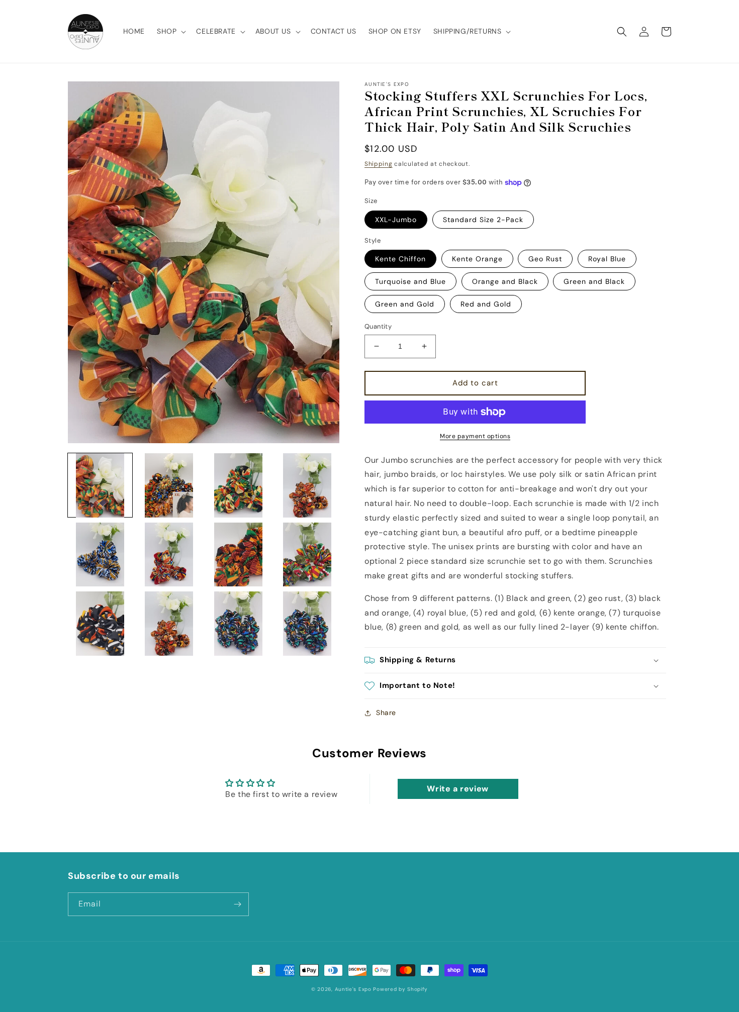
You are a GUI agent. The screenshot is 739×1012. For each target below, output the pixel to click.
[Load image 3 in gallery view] (238, 485)
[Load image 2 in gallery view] (169, 485)
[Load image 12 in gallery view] (307, 623)
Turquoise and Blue (410, 281)
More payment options (475, 436)
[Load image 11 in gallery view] (238, 623)
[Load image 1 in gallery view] (100, 485)
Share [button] (386, 712)
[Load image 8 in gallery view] (307, 555)
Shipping (378, 164)
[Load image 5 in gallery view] (100, 555)
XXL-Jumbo (396, 219)
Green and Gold (404, 304)
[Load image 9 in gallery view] (100, 623)
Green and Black (594, 281)
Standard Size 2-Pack (483, 219)
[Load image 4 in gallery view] (307, 485)
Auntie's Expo (353, 989)
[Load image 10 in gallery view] (169, 623)
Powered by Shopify (400, 989)
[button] (170, 31)
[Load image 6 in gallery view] (169, 555)
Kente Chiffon (400, 258)
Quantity (378, 326)
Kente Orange (477, 258)
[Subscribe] (237, 904)
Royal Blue (607, 258)
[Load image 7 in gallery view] (238, 555)
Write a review (457, 788)
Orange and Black (505, 281)
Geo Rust (545, 258)
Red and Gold (485, 304)
